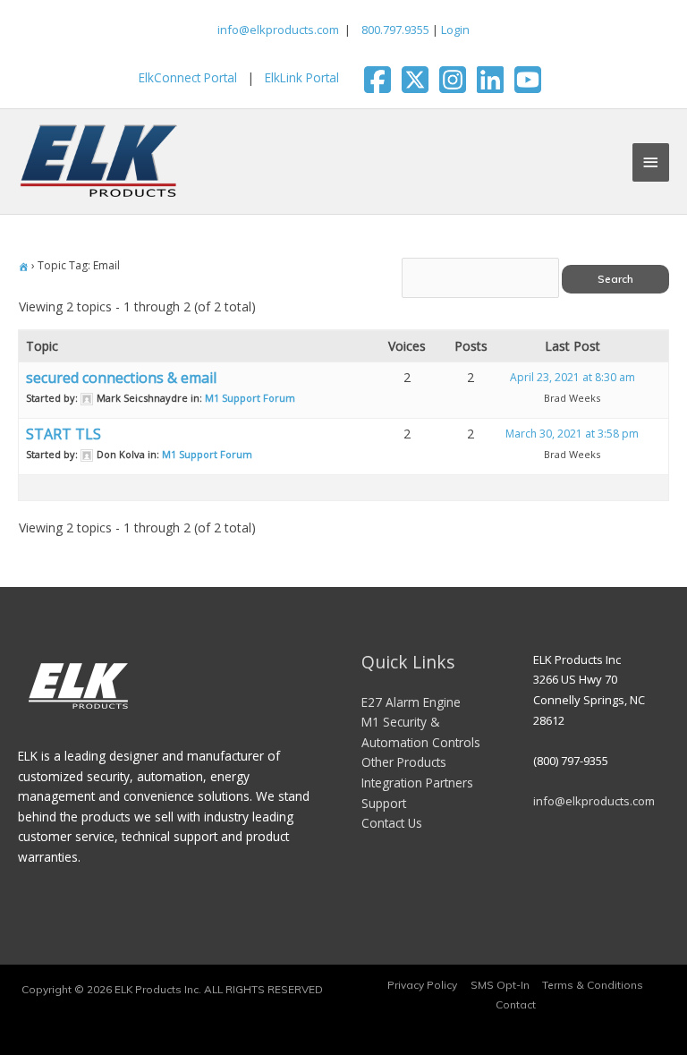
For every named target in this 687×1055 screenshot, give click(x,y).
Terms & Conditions (592, 984)
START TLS (63, 434)
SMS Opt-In (500, 984)
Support (383, 803)
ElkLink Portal (302, 77)
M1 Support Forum (250, 397)
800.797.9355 (394, 29)
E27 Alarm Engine (411, 701)
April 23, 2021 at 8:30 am (572, 377)
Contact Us (391, 822)
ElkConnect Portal (188, 77)
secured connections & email (121, 377)
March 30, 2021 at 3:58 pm (572, 433)
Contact (516, 1004)
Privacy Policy (422, 984)
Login (455, 29)
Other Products (403, 761)
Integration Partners (417, 782)
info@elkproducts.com (278, 29)
